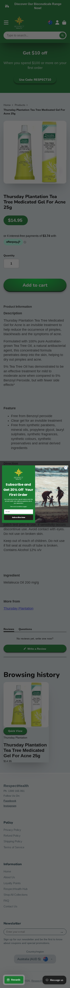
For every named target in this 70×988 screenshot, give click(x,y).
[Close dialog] (65, 467)
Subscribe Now (18, 517)
